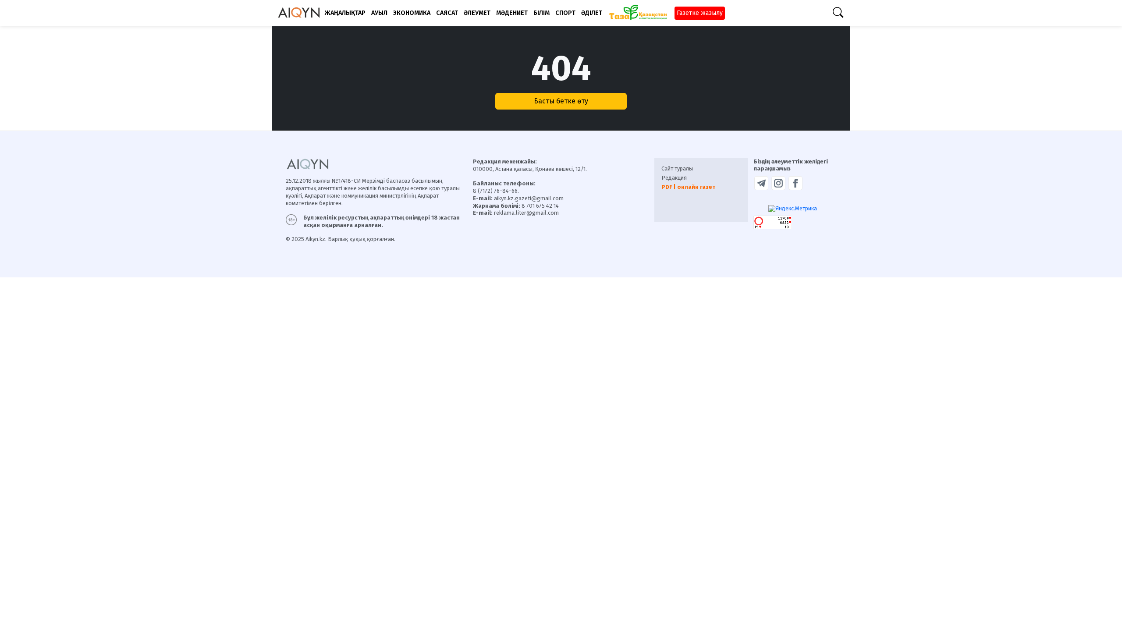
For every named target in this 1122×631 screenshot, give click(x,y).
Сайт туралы (677, 168)
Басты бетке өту (561, 101)
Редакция (674, 177)
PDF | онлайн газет (688, 187)
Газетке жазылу (700, 13)
